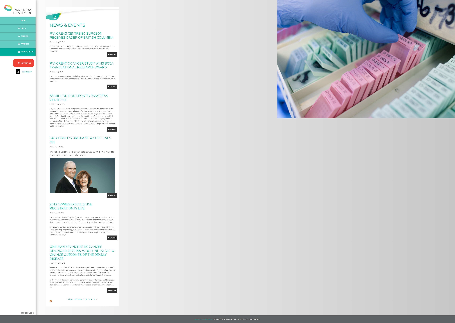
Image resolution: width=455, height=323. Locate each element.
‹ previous (78, 299)
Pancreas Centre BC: (204, 320)
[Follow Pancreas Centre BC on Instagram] (27, 72)
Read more (112, 55)
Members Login (27, 313)
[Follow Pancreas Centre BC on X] (18, 71)
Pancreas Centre (18, 9)
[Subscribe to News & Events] (51, 302)
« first (70, 299)
